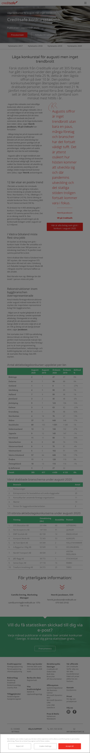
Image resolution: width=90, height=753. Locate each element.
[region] (45, 743)
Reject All (19, 746)
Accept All (70, 746)
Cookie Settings (45, 746)
